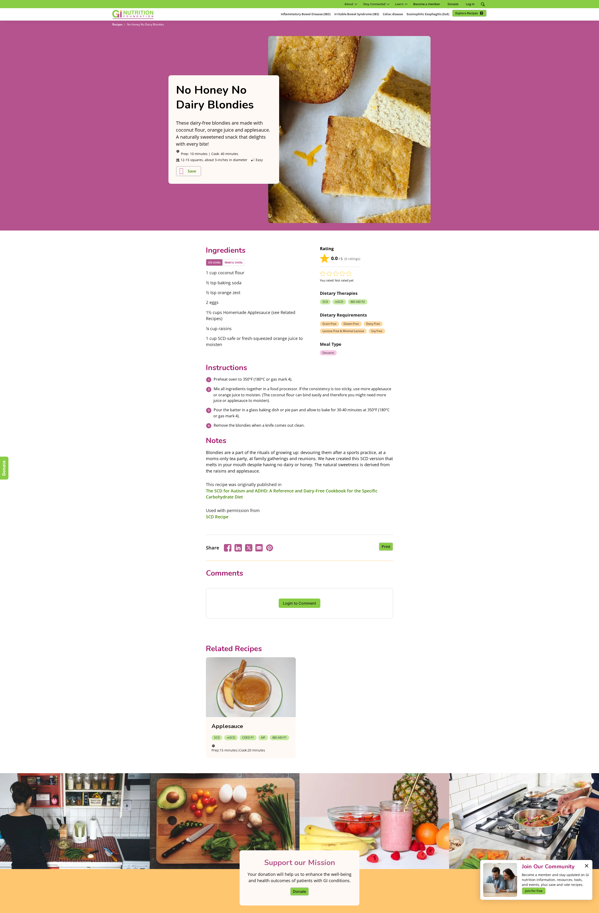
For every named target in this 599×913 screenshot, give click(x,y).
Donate (4, 468)
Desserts (328, 353)
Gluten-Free (351, 324)
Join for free (533, 891)
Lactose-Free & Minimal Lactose (343, 331)
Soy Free (376, 331)
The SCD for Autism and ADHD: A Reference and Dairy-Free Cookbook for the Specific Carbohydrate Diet (291, 494)
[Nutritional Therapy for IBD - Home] (132, 14)
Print (386, 546)
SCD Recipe (217, 517)
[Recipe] (251, 687)
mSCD (339, 302)
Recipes (117, 24)
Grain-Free (329, 324)
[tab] (214, 262)
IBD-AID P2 (358, 302)
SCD (325, 302)
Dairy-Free (373, 324)
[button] (350, 4)
